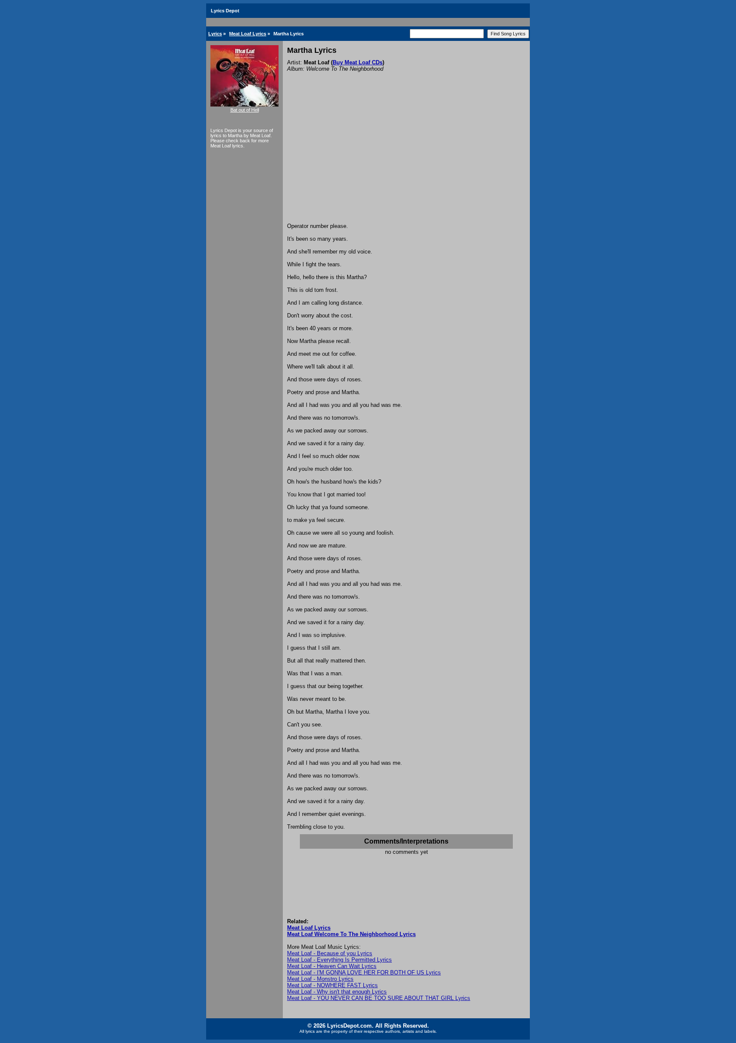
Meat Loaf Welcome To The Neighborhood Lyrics (351, 934)
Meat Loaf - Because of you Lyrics (329, 953)
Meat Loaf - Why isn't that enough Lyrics (337, 991)
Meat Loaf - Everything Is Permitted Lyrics (339, 960)
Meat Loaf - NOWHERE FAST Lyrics (332, 985)
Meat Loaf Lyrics (247, 33)
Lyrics (215, 33)
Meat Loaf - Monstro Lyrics (320, 979)
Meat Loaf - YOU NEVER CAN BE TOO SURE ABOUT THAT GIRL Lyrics (378, 998)
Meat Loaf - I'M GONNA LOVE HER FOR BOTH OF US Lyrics (364, 972)
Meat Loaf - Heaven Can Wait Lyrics (332, 966)
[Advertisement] (406, 159)
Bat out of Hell (244, 109)
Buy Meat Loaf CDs (357, 62)
